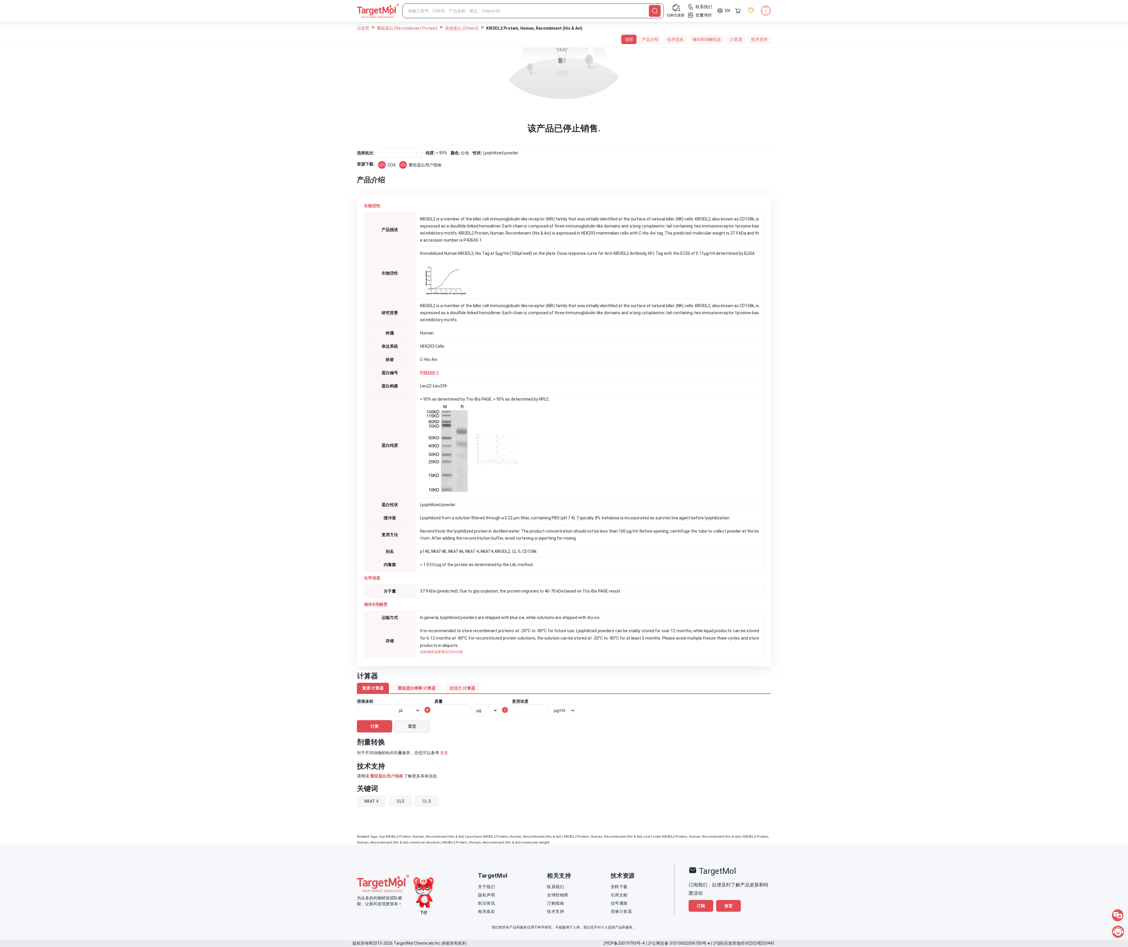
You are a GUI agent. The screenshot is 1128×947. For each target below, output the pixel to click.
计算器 (736, 39)
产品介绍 (650, 39)
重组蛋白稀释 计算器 (417, 688)
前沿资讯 (486, 903)
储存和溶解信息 (706, 39)
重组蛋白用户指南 (425, 165)
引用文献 (619, 895)
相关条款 (486, 911)
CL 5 (426, 801)
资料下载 (619, 886)
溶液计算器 (621, 911)
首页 (365, 28)
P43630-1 (429, 372)
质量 (438, 701)
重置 (412, 726)
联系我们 (555, 886)
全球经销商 (557, 895)
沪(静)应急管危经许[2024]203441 (744, 943)
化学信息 (675, 39)
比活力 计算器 (462, 688)
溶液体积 (365, 701)
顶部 (629, 39)
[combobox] (383, 152)
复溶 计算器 (373, 688)
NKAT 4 (371, 801)
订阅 (701, 906)
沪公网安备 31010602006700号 (677, 943)
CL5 (400, 801)
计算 (374, 726)
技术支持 (759, 39)
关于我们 (486, 886)
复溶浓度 (520, 701)
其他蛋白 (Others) (462, 28)
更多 (444, 752)
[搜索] (655, 11)
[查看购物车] (738, 10)
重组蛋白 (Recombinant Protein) (407, 28)
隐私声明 (486, 895)
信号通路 (619, 903)
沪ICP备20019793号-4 (623, 943)
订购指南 (555, 903)
